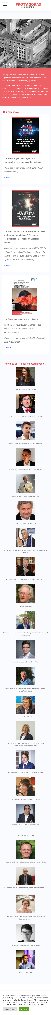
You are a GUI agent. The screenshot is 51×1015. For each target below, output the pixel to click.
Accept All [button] (24, 1009)
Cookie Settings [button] (10, 1009)
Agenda (7, 177)
